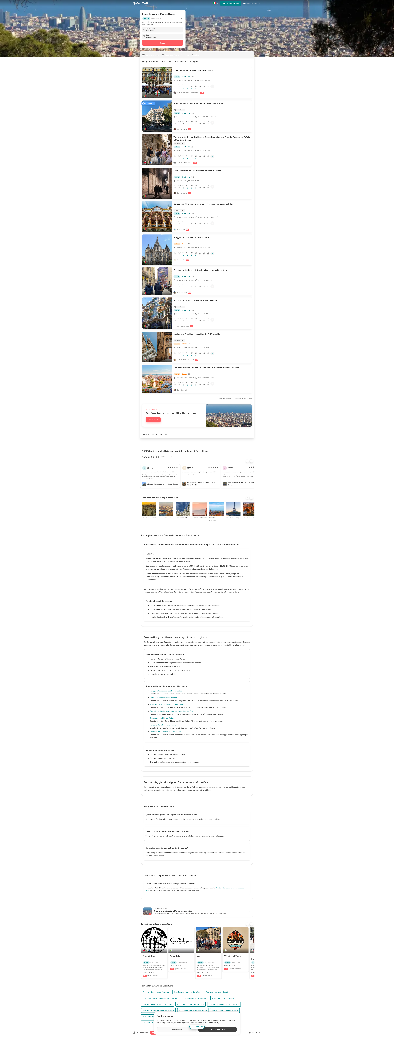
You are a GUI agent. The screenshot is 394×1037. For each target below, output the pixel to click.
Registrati (257, 3)
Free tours (145, 434)
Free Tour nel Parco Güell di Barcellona (193, 1010)
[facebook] (249, 1032)
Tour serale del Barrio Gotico (162, 718)
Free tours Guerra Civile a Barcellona (225, 1010)
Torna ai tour (198, 1027)
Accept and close (218, 1029)
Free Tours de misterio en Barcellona (187, 992)
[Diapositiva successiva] (251, 461)
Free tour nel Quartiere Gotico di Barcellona (158, 1010)
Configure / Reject (176, 1029)
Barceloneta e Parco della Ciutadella (165, 731)
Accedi (247, 3)
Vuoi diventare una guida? (231, 3)
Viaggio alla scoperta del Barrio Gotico (166, 691)
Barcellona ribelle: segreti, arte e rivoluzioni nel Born (172, 711)
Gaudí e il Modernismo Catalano (163, 697)
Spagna (154, 434)
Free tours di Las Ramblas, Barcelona (190, 1004)
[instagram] (253, 1032)
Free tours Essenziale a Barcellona (218, 992)
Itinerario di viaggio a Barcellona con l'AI (173, 911)
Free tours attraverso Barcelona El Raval (157, 1004)
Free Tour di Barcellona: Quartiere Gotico (167, 704)
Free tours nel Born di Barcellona (195, 998)
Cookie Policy (213, 1023)
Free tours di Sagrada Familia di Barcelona (224, 1004)
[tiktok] (256, 1032)
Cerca (162, 43)
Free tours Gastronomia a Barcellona (156, 992)
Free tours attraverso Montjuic (223, 998)
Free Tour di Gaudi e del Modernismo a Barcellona (160, 998)
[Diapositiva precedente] (247, 461)
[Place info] (182, 18)
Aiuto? (153, 1033)
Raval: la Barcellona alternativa (163, 725)
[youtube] (259, 1032)
